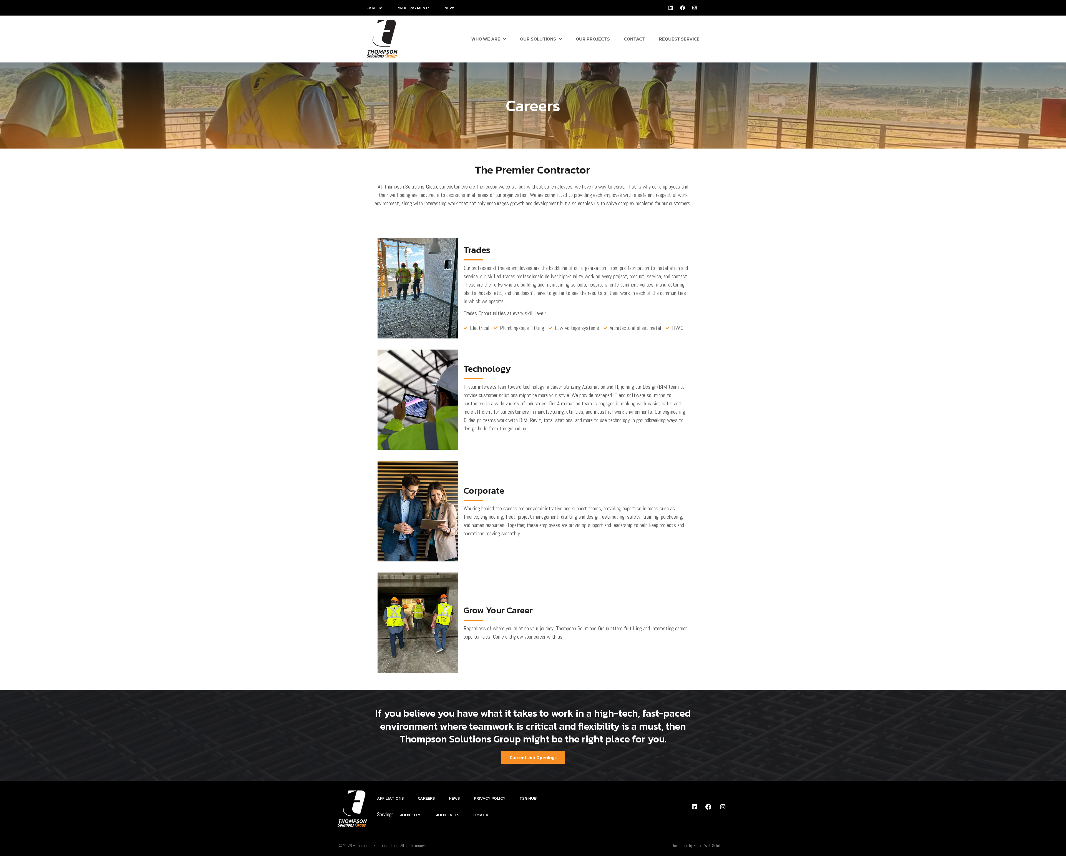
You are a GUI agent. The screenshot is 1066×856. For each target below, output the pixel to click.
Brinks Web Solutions (710, 845)
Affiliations (390, 798)
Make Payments (414, 7)
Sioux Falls (446, 815)
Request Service (679, 38)
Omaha (481, 815)
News (450, 7)
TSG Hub (528, 798)
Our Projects (593, 38)
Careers (375, 7)
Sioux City (409, 815)
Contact (634, 38)
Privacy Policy (490, 798)
